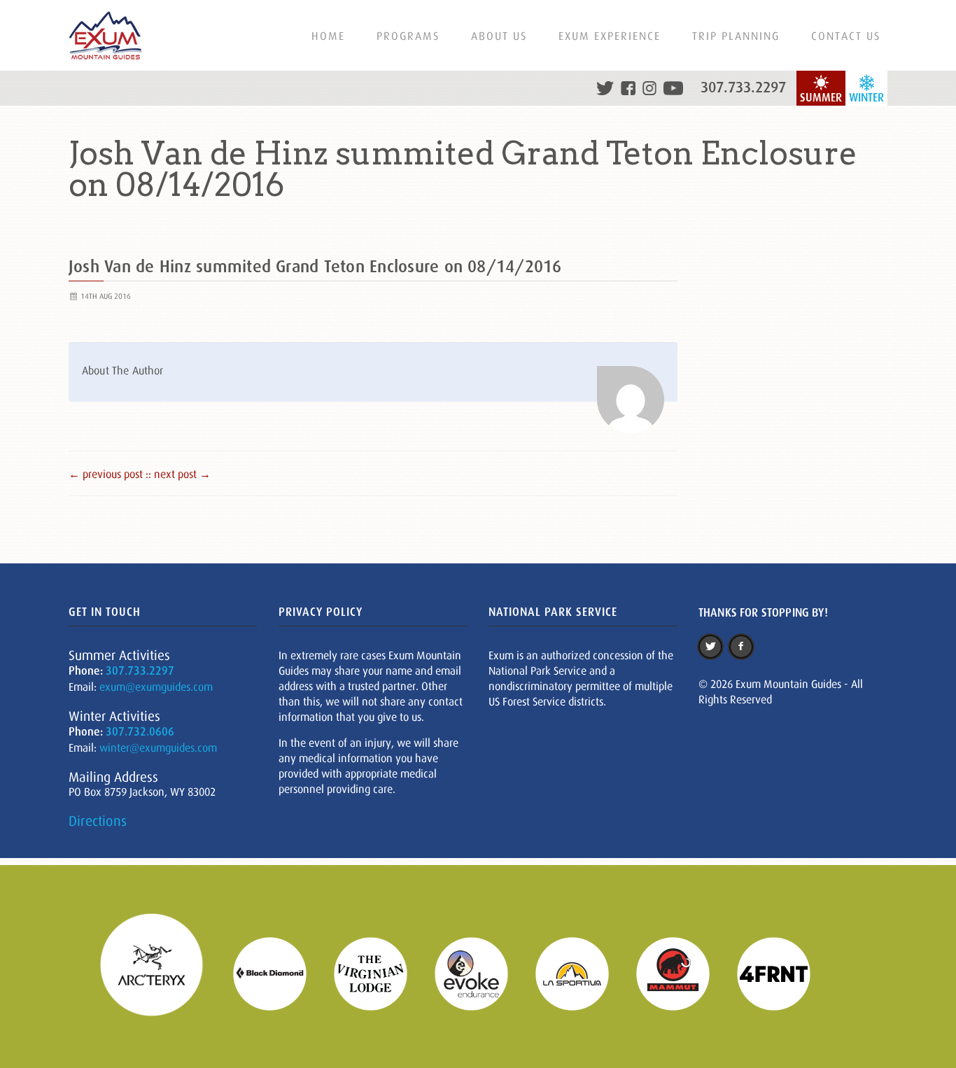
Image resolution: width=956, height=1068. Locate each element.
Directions (98, 821)
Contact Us (845, 35)
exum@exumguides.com (156, 686)
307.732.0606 (140, 731)
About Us (499, 35)
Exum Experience (609, 35)
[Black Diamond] (279, 972)
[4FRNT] (782, 972)
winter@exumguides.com (158, 747)
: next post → (179, 474)
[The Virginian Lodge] (379, 972)
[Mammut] (682, 972)
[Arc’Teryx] (160, 972)
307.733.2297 (743, 87)
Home (328, 35)
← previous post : (108, 474)
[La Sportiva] (581, 972)
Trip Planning (736, 35)
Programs (408, 35)
